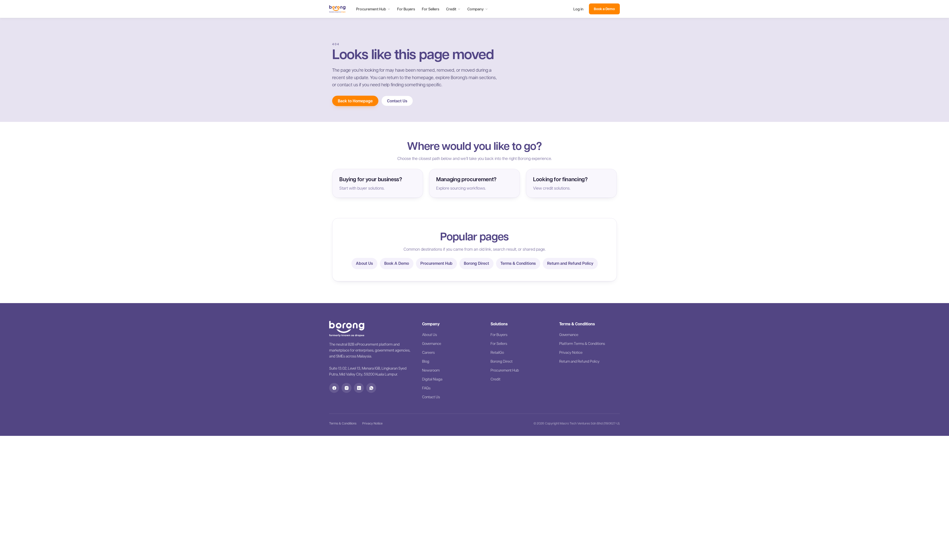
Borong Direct (476, 263)
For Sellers (430, 8)
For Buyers (406, 8)
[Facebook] (334, 388)
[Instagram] (346, 388)
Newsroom (431, 370)
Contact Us (397, 101)
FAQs (426, 387)
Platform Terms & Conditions (582, 343)
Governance (431, 343)
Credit (451, 8)
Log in (578, 8)
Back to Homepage (355, 101)
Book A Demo (396, 263)
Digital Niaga (432, 379)
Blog (425, 361)
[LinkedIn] (359, 388)
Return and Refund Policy (570, 263)
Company (475, 8)
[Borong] (337, 9)
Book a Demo (604, 8)
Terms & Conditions (518, 263)
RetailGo (497, 352)
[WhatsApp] (371, 388)
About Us (364, 263)
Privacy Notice (570, 352)
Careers (428, 352)
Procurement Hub (371, 8)
